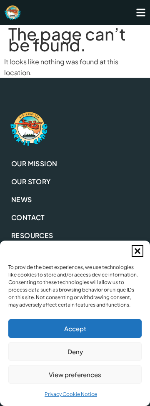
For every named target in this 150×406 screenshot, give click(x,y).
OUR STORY (31, 181)
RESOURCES (32, 235)
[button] (137, 251)
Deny (75, 351)
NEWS (21, 199)
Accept (75, 328)
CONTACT (28, 217)
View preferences (75, 374)
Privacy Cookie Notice (71, 394)
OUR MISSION (34, 163)
